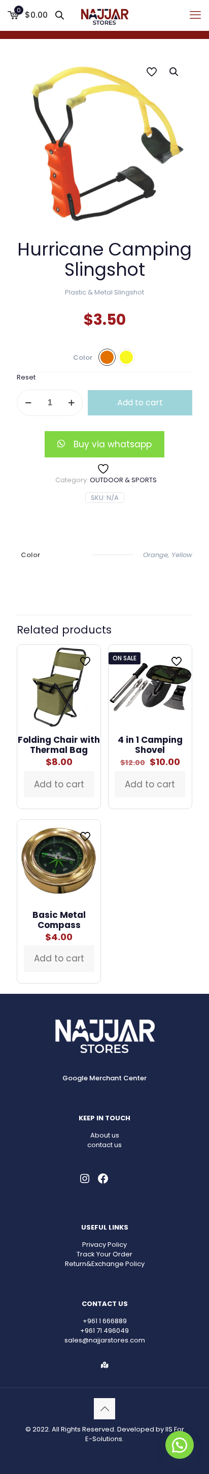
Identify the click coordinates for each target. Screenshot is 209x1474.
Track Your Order (104, 1254)
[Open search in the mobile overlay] (60, 15)
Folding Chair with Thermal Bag (59, 745)
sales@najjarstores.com (104, 1340)
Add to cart (140, 402)
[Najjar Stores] (104, 15)
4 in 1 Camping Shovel (150, 745)
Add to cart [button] (59, 784)
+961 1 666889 (105, 1321)
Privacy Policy (104, 1244)
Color (82, 357)
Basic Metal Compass (59, 920)
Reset (26, 377)
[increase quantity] (71, 402)
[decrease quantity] (28, 402)
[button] (174, 72)
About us (104, 1135)
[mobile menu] (195, 15)
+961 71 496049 (104, 1330)
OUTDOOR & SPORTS (123, 480)
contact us (104, 1145)
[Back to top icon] (104, 1408)
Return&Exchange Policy (105, 1264)
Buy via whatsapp (113, 444)
